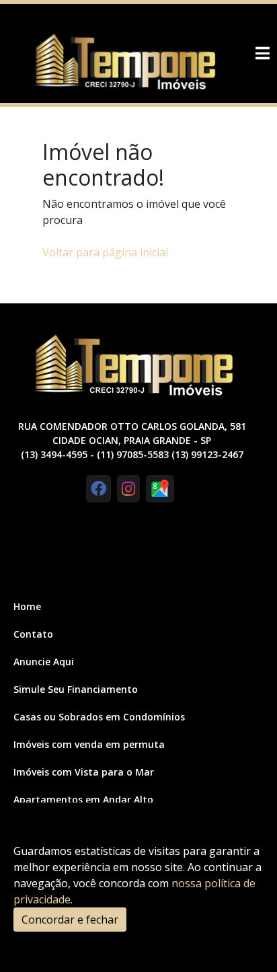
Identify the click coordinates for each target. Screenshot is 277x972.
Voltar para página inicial (105, 252)
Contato (33, 634)
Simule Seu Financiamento (75, 689)
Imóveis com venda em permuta (89, 744)
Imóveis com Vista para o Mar (83, 771)
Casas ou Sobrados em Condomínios (99, 716)
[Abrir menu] (262, 53)
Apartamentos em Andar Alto (83, 799)
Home (27, 606)
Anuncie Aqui (43, 661)
